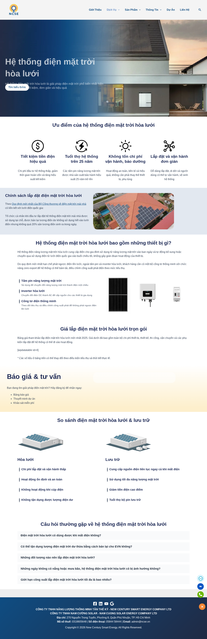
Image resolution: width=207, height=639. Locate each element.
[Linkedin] (101, 604)
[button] (118, 10)
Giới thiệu (95, 9)
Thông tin (152, 9)
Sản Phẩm (131, 9)
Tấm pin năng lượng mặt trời (41, 280)
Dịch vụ (111, 9)
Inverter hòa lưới (33, 291)
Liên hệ (184, 9)
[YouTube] (106, 604)
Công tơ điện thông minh (38, 301)
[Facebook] (95, 604)
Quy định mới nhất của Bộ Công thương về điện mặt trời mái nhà (49, 204)
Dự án (171, 9)
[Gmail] (112, 604)
